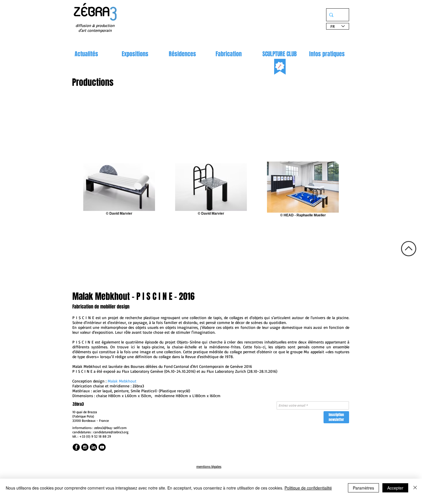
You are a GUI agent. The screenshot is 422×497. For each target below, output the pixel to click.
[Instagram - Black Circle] (84, 447)
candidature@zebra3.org (110, 432)
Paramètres (363, 488)
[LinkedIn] (93, 447)
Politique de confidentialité (308, 488)
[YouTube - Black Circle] (102, 447)
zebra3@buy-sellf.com (110, 428)
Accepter (395, 488)
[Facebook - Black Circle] (76, 447)
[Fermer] (415, 487)
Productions (92, 82)
